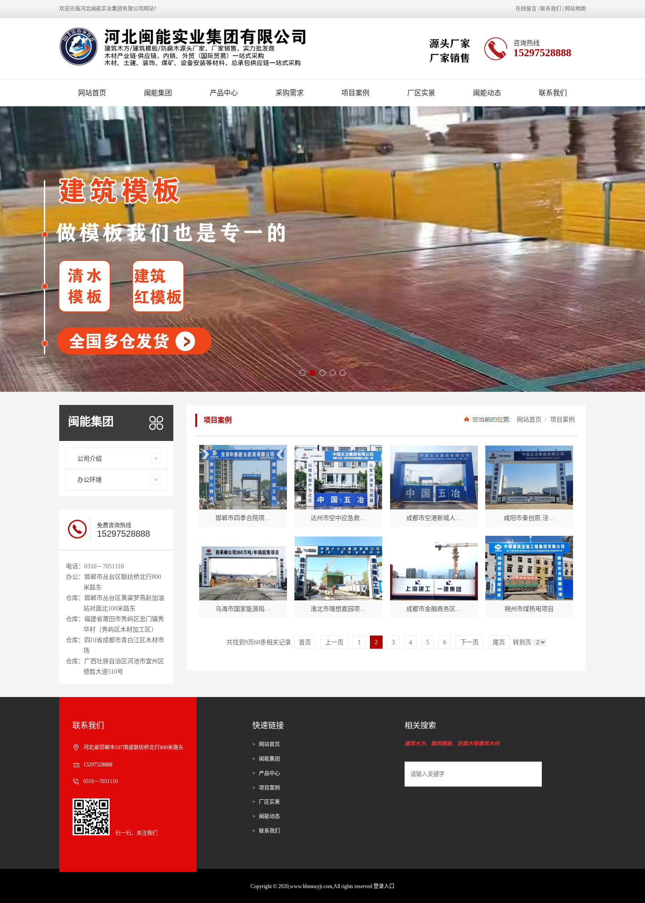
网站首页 (92, 93)
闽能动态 (487, 93)
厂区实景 (421, 93)
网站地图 (575, 9)
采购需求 (290, 93)
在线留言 (526, 9)
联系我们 (550, 9)
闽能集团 (158, 93)
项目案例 (355, 93)
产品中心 (224, 93)
